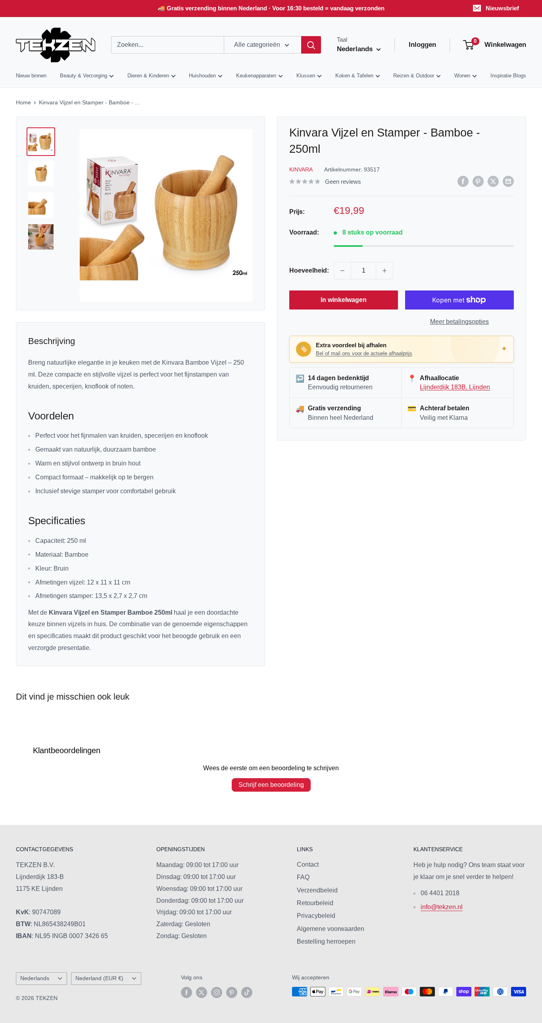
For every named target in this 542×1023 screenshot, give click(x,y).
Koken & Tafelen (354, 76)
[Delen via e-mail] (508, 181)
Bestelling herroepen (326, 941)
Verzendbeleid (317, 890)
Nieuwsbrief (502, 8)
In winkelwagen (344, 299)
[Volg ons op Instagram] (216, 992)
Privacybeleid (316, 915)
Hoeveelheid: (309, 270)
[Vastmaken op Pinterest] (478, 181)
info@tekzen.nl (442, 907)
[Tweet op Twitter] (493, 181)
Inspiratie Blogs (508, 76)
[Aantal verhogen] (384, 270)
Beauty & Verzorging (83, 76)
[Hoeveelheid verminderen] (342, 270)
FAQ (303, 877)
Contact (308, 864)
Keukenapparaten (256, 76)
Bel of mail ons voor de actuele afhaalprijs (364, 353)
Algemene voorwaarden (330, 928)
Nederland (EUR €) (99, 978)
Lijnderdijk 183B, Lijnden (455, 387)
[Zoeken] (311, 45)
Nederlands (34, 978)
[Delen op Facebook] (463, 181)
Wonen (462, 76)
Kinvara (301, 169)
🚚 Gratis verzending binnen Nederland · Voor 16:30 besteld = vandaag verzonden (271, 8)
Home (23, 102)
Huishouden (202, 76)
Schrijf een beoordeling (271, 784)
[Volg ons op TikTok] (246, 992)
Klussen (305, 76)
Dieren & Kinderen (148, 76)
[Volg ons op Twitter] (201, 992)
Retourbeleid (315, 903)
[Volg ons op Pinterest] (231, 992)
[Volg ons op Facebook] (186, 992)
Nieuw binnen (31, 76)
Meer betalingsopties (459, 321)
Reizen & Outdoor (413, 76)
